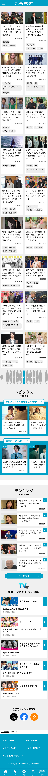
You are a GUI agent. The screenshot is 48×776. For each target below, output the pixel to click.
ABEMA (40, 48)
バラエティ (30, 45)
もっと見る (24, 575)
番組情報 (6, 42)
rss (34, 717)
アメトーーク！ (31, 206)
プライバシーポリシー (14, 755)
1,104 (14, 377)
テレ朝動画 (32, 740)
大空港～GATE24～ (15, 440)
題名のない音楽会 (9, 45)
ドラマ (5, 209)
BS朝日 (36, 321)
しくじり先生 (31, 48)
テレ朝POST (24, 3)
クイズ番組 (14, 321)
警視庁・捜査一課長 (9, 213)
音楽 (36, 83)
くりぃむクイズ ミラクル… (10, 326)
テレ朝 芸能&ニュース (10, 362)
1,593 (46, 377)
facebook (24, 717)
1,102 (7, 377)
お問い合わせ (10, 748)
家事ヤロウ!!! (15, 285)
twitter (14, 717)
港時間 (13, 166)
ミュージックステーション (34, 88)
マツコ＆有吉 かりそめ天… (10, 88)
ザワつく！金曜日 (9, 131)
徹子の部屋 (38, 127)
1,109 (31, 377)
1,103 (11, 377)
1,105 (17, 377)
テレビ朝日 (9, 740)
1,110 (34, 377)
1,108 (27, 377)
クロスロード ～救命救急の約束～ (22, 401)
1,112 (40, 377)
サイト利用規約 (33, 748)
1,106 (21, 377)
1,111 (37, 377)
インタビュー (7, 365)
